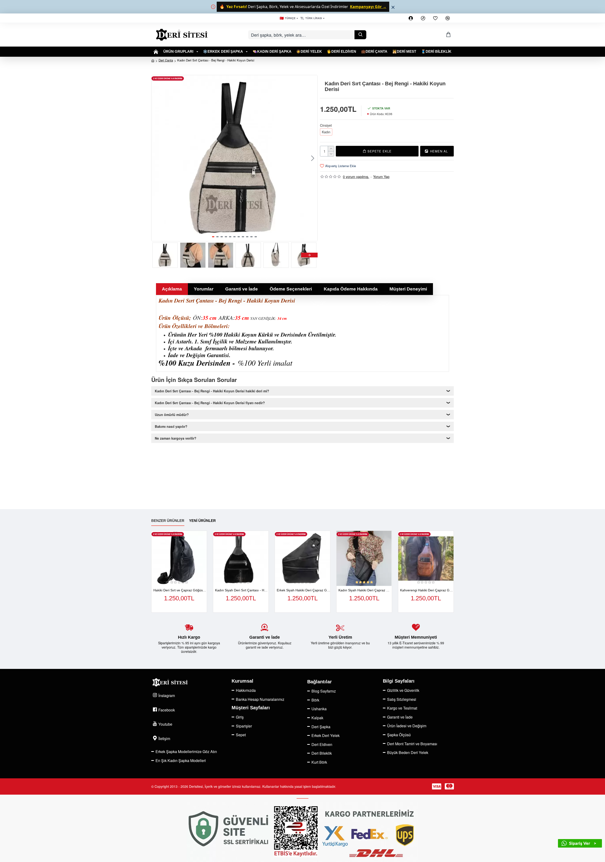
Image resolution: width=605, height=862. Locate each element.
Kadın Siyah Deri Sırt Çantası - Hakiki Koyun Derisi (241, 590)
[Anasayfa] (156, 52)
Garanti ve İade (241, 288)
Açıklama (172, 288)
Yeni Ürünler (202, 521)
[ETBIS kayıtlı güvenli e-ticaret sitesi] (302, 832)
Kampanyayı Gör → (368, 6)
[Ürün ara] (360, 34)
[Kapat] (393, 7)
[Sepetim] (448, 34)
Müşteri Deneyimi (408, 288)
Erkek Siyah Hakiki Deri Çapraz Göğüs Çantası (303, 590)
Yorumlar (203, 288)
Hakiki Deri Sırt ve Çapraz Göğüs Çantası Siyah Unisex (180, 590)
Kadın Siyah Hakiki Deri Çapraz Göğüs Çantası (365, 590)
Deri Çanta (166, 60)
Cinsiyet (326, 125)
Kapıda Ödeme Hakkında (351, 288)
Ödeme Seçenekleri (291, 288)
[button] (156, 158)
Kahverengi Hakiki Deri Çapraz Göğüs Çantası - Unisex (427, 590)
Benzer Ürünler (167, 521)
